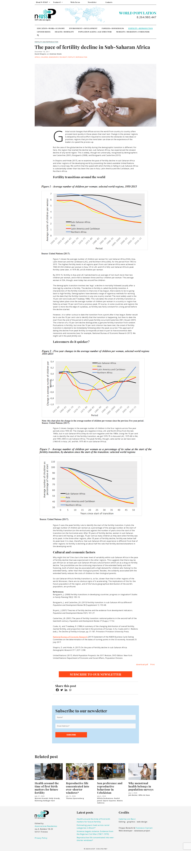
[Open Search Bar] (38, 35)
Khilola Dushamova (105, 798)
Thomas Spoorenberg (75, 798)
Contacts (108, 2)
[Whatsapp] (70, 690)
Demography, (54, 57)
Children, (45, 57)
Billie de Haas (144, 795)
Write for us (75, 2)
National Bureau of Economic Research (70, 637)
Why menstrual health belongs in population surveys (141, 786)
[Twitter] (62, 690)
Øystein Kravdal (41, 798)
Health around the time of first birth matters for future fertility (47, 787)
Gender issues (43, 32)
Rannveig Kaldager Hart (45, 801)
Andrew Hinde (56, 54)
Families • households (113, 28)
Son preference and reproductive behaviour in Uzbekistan (109, 787)
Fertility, (72, 57)
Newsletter (92, 2)
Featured (56, 2)
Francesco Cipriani (144, 828)
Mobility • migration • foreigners (132, 32)
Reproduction (81, 57)
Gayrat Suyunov (109, 801)
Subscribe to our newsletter (95, 674)
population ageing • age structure (95, 32)
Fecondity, (63, 57)
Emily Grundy (54, 798)
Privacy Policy (41, 838)
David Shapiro (40, 54)
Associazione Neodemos (46, 826)
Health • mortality (64, 32)
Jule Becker (133, 795)
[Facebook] (57, 690)
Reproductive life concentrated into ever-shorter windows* (77, 787)
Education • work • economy (51, 28)
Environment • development (83, 28)
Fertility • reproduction (140, 28)
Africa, (38, 57)
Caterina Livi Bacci (127, 819)
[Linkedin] (66, 690)
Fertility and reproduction (46, 42)
